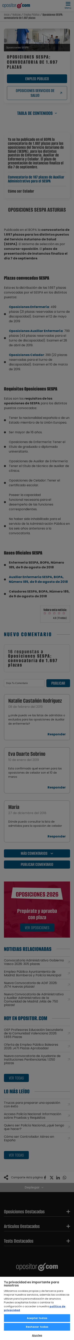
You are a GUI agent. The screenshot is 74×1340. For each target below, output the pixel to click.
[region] (37, 1308)
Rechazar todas (37, 1327)
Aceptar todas (37, 1318)
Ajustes (37, 1335)
